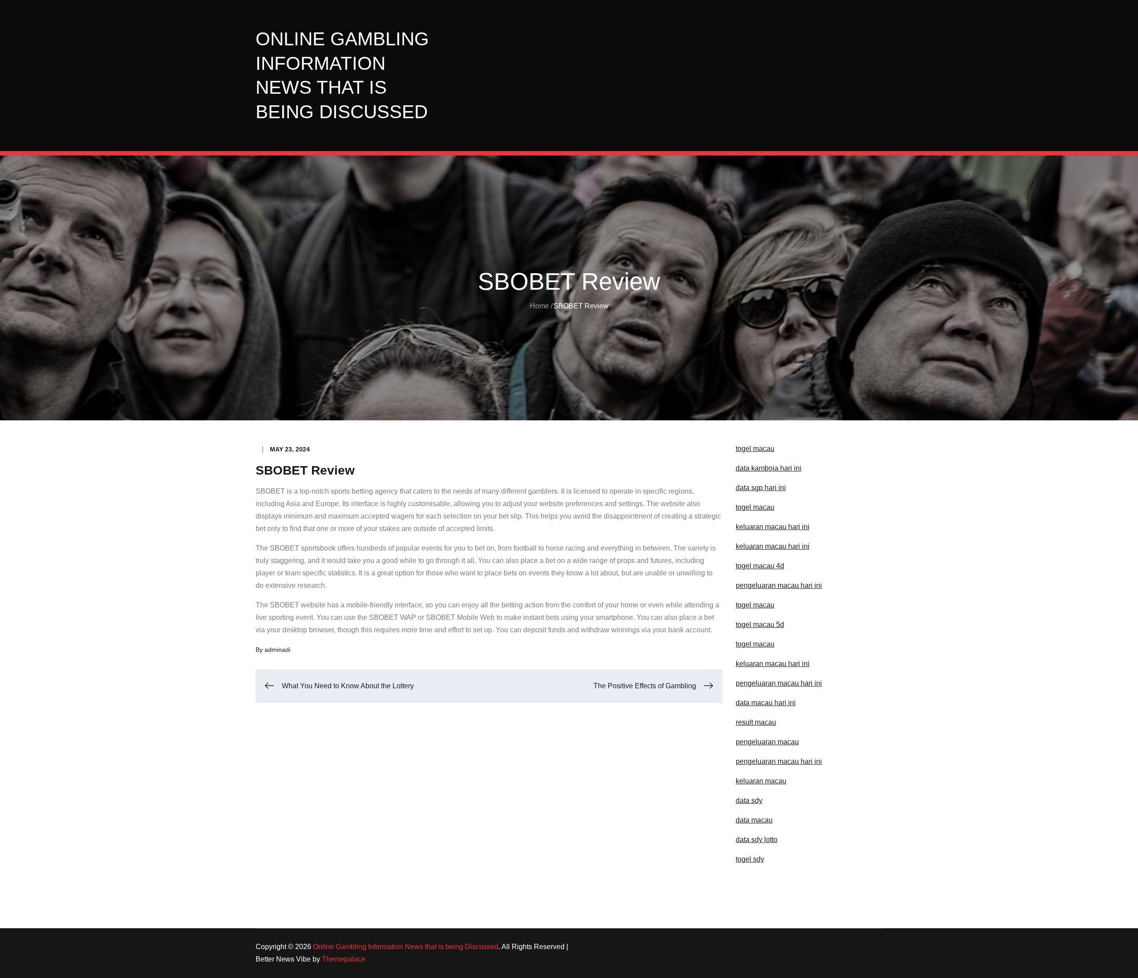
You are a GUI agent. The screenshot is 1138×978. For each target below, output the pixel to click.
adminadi (277, 649)
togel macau (755, 644)
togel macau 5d (760, 624)
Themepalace (343, 959)
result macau (756, 722)
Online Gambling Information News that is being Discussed (405, 946)
